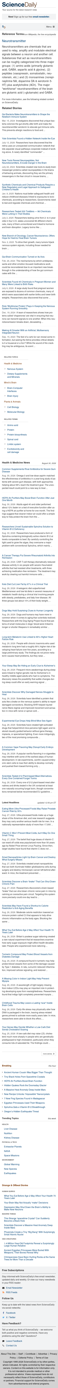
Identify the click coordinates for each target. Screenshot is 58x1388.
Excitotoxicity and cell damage (15, 450)
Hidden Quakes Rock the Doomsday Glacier (25, 1085)
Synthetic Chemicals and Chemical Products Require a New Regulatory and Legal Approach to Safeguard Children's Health (28, 187)
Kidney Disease (11, 1137)
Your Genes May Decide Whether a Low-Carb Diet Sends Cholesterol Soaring (26, 1028)
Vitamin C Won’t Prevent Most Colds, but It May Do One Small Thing (28, 834)
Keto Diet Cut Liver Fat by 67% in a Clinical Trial (25, 584)
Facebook (11, 1312)
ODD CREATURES (9, 1239)
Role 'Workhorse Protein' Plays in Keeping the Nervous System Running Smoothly (28, 307)
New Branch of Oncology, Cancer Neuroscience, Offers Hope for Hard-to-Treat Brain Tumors (28, 237)
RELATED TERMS (11, 419)
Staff (20, 1353)
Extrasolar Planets (13, 1146)
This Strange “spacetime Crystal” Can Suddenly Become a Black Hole (27, 1219)
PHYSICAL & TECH (9, 1142)
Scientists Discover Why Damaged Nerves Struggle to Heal (28, 693)
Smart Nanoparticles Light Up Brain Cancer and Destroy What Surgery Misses (29, 858)
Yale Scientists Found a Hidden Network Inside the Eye (28, 138)
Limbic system (14, 444)
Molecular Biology (16, 411)
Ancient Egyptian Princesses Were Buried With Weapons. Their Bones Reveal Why (26, 1251)
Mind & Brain (10, 382)
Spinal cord (12, 439)
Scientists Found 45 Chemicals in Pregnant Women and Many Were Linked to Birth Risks (29, 283)
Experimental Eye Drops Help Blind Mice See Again (27, 720)
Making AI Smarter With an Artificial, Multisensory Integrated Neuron (25, 331)
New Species (10, 1168)
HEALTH (5, 1124)
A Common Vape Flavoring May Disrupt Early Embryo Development (27, 748)
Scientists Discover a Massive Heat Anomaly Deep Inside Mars (28, 1226)
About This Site (8, 1353)
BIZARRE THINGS (9, 1214)
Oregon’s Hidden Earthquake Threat (21, 1111)
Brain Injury (12, 395)
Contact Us (11, 1345)
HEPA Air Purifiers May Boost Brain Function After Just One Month (28, 499)
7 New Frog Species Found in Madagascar (24, 1098)
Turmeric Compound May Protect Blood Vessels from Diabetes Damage (27, 955)
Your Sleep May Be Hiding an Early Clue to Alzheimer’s (28, 665)
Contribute (30, 1353)
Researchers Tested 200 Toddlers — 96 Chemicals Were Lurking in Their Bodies (26, 212)
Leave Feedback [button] (14, 1340)
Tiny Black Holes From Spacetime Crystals (24, 1076)
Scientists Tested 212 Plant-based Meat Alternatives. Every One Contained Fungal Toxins (27, 777)
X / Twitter (10, 1317)
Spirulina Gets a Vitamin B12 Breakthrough (24, 1107)
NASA (7, 1151)
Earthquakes (10, 1173)
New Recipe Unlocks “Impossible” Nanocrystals (27, 1094)
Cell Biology (13, 407)
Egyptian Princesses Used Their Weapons (24, 1102)
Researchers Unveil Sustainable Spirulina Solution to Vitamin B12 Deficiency (27, 528)
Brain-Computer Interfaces (15, 389)
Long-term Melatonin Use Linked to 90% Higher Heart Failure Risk (27, 638)
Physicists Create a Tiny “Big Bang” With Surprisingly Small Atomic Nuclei (29, 1233)
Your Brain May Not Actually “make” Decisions (26, 1202)
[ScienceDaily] (19, 4)
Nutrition (8, 1133)
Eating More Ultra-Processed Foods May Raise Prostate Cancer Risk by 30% (29, 810)
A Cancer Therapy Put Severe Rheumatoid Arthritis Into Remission (28, 556)
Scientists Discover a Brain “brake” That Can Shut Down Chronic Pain (29, 882)
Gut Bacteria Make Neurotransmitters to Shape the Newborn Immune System (26, 115)
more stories (48, 1054)
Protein (10, 429)
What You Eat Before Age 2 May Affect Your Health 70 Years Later (28, 931)
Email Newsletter (14, 1287)
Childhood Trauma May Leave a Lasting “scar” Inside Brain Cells (27, 1004)
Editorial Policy (25, 1357)
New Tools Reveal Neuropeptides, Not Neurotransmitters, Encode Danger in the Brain (24, 161)
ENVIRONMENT (8, 1160)
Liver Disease (10, 1128)
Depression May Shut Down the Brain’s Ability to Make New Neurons (27, 1208)
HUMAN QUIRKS (8, 1191)
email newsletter (41, 16)
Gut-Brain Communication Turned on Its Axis (23, 256)
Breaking (6, 1065)
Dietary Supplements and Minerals (17, 375)
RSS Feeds (11, 1292)
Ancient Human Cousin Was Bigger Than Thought (28, 1072)
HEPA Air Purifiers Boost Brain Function (23, 1080)
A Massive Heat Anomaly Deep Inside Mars (25, 1089)
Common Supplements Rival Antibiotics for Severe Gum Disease (29, 470)
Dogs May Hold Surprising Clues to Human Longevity (27, 610)
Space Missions (11, 1155)
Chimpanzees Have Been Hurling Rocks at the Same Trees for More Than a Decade (29, 1258)
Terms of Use (42, 1357)
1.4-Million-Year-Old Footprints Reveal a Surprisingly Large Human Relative (29, 1244)
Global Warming (11, 1164)
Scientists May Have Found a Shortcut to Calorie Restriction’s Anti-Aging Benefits (25, 907)
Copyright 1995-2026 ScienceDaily (20, 1361)
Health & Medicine (13, 363)
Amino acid (12, 425)
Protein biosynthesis (17, 434)
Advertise (42, 1353)
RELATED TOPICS (11, 357)
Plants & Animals (12, 401)
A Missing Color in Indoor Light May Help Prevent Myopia (25, 980)
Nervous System (15, 368)
